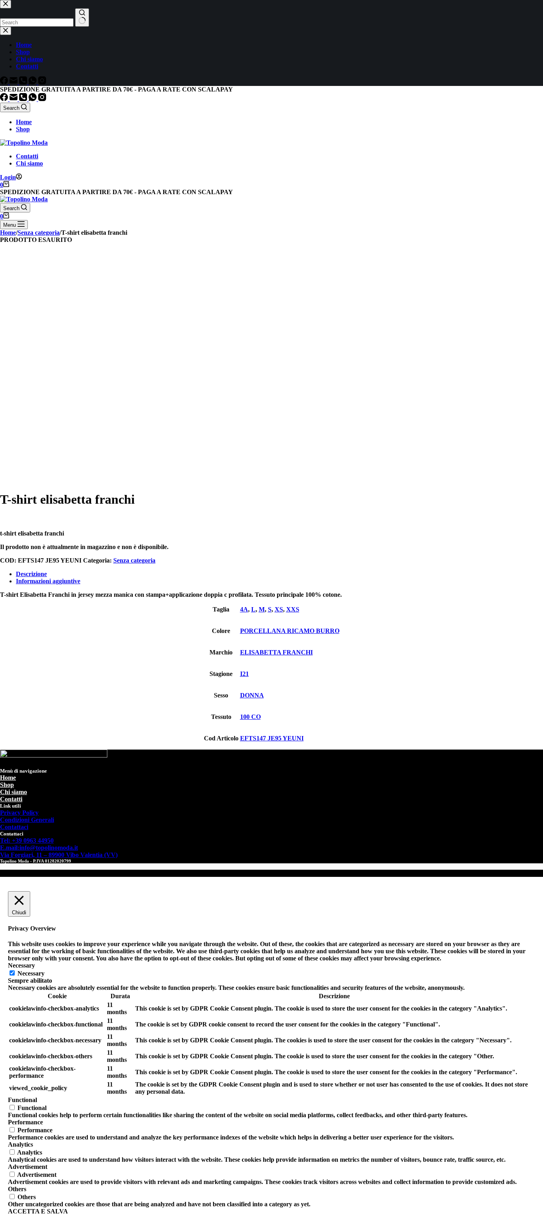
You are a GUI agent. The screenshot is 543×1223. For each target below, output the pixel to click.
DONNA (252, 695)
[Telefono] (24, 98)
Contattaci (14, 827)
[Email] (14, 98)
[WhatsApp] (33, 98)
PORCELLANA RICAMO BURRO (289, 630)
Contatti (27, 156)
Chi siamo (29, 163)
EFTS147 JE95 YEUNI (272, 738)
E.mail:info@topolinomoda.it (39, 847)
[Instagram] (42, 98)
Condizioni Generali (27, 819)
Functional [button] (22, 1099)
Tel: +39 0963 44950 (27, 840)
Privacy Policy (19, 812)
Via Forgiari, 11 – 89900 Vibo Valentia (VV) (59, 854)
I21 (244, 673)
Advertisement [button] (27, 1166)
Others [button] (17, 1189)
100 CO (250, 716)
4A (244, 609)
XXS (292, 609)
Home (24, 122)
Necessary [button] (21, 965)
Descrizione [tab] (31, 574)
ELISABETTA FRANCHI (276, 652)
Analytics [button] (20, 1144)
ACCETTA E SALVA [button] (38, 1211)
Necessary (31, 973)
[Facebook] (5, 98)
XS (279, 609)
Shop (23, 129)
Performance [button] (25, 1122)
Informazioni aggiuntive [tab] (48, 581)
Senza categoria (134, 560)
